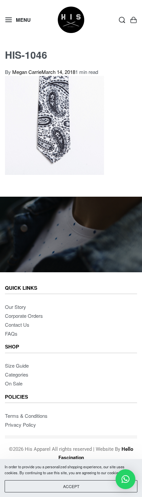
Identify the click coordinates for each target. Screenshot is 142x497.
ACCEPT (71, 486)
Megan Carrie (27, 71)
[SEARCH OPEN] (122, 20)
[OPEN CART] (133, 20)
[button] (125, 479)
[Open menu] (18, 20)
